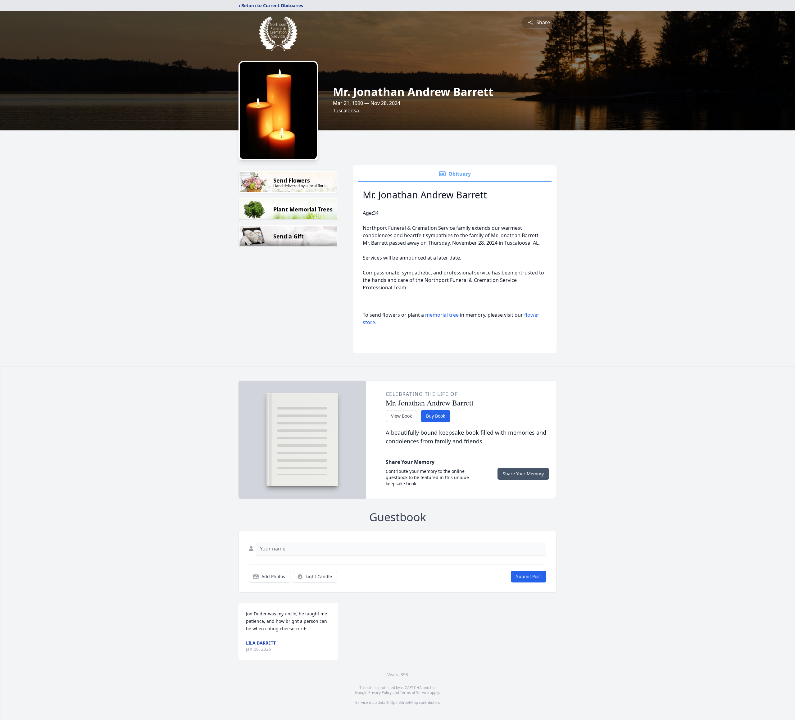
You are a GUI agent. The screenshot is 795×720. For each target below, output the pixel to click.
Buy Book (435, 416)
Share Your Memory (523, 474)
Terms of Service (414, 692)
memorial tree (442, 314)
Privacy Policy (380, 692)
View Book (401, 416)
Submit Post (528, 576)
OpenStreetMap (404, 702)
